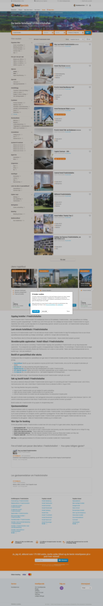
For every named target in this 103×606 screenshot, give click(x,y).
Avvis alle (44, 311)
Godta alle (35, 311)
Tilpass (68, 311)
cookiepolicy (60, 304)
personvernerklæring (50, 304)
